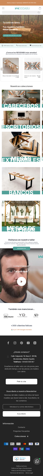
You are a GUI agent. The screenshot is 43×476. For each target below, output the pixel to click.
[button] (37, 461)
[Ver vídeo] (21, 281)
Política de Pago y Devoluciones (21, 468)
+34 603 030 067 (28, 362)
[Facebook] (8, 343)
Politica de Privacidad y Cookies (21, 470)
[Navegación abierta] (3, 8)
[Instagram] (15, 343)
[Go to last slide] (2, 69)
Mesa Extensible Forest (9, 76)
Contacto (21, 427)
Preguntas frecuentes (21, 431)
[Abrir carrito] (40, 8)
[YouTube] (28, 343)
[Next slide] (41, 69)
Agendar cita (21, 248)
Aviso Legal (29, 473)
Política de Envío (21, 466)
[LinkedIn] (34, 343)
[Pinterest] (21, 343)
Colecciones (22, 436)
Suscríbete (21, 414)
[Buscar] (21, 12)
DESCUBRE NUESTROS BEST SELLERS (12, 35)
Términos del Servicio (17, 473)
